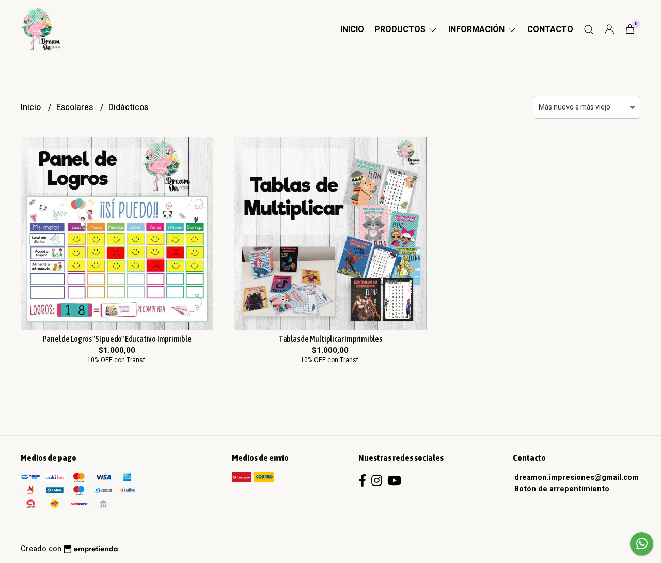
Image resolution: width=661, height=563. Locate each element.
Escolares (75, 107)
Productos (401, 29)
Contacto (550, 29)
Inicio (352, 29)
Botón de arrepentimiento (561, 488)
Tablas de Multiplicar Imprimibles (330, 338)
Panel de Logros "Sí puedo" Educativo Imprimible (117, 338)
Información (477, 29)
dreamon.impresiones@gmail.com (576, 477)
